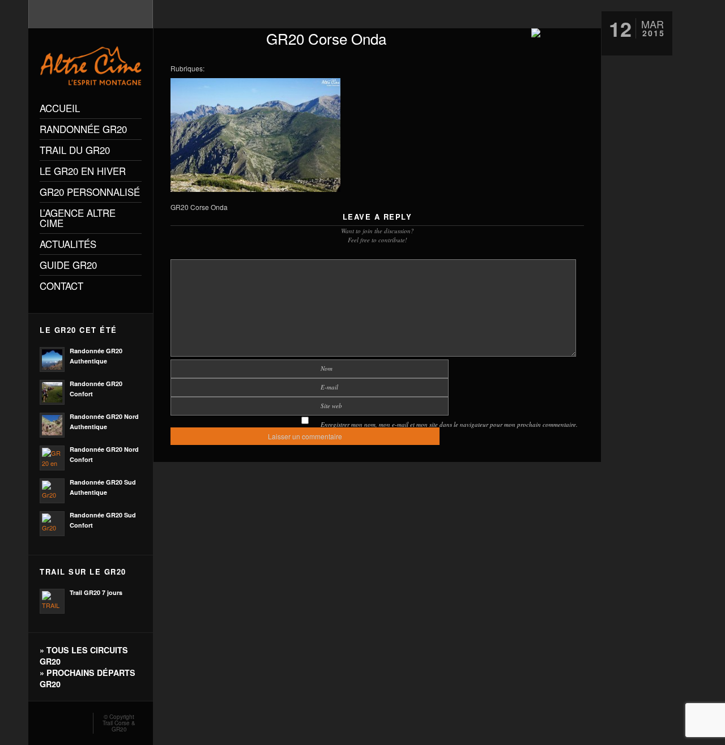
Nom (326, 368)
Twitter (77, 720)
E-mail (329, 387)
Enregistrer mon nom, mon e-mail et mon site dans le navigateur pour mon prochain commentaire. (449, 424)
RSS (44, 720)
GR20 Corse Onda (326, 38)
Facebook (60, 720)
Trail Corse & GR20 (119, 726)
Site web (331, 405)
